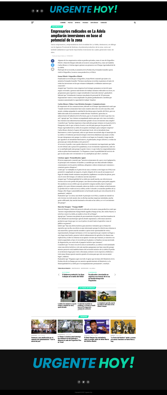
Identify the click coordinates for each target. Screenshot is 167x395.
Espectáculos (94, 22)
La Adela (92, 268)
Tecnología (103, 22)
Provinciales (57, 26)
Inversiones (85, 268)
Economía (62, 22)
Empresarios (76, 268)
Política (70, 22)
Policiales (85, 22)
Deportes (77, 22)
